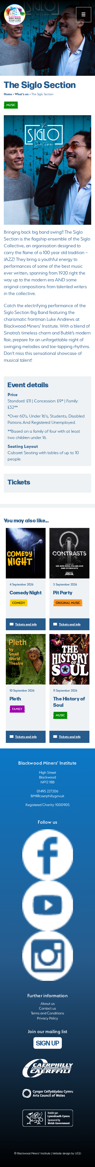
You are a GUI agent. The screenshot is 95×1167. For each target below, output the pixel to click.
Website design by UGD (66, 1153)
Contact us (47, 1008)
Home (8, 94)
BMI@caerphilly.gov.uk (47, 796)
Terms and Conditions (47, 1013)
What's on (22, 94)
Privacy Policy (47, 1018)
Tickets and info (26, 624)
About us (48, 1004)
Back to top (75, 1157)
